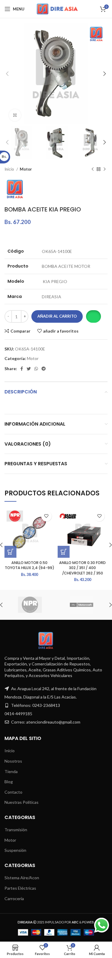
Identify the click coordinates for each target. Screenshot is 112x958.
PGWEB (88, 922)
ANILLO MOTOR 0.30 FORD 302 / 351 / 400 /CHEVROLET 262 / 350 (82, 568)
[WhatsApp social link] (36, 369)
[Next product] (105, 169)
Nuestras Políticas (21, 802)
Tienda (11, 771)
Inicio (9, 169)
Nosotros (13, 761)
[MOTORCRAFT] (81, 605)
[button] (93, 316)
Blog (8, 781)
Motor (26, 169)
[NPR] (30, 605)
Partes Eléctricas (20, 888)
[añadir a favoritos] (46, 516)
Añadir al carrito (57, 316)
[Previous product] (93, 169)
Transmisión (15, 829)
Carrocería (14, 898)
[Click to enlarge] (15, 115)
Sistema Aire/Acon (21, 877)
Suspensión (15, 850)
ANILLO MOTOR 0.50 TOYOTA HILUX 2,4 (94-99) (29, 565)
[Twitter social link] (29, 369)
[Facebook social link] (22, 369)
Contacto (13, 792)
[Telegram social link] (43, 369)
